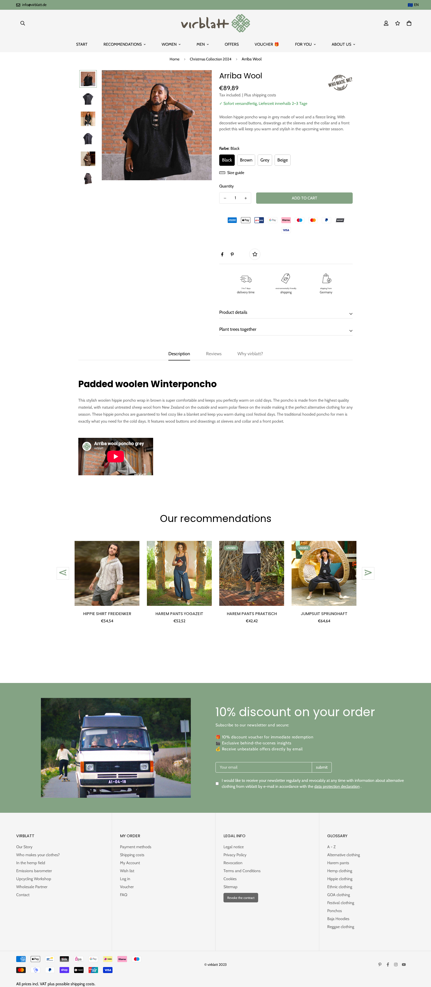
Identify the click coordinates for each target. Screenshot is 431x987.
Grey (264, 160)
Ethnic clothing (339, 886)
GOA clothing (338, 894)
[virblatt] (215, 23)
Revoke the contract (240, 898)
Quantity (226, 186)
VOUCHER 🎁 (267, 44)
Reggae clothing (340, 926)
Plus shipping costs (260, 95)
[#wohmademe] (340, 82)
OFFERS (232, 44)
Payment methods (135, 846)
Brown (246, 160)
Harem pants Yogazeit (179, 614)
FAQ (123, 894)
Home (175, 59)
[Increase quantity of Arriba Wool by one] (245, 198)
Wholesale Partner (31, 886)
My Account (130, 862)
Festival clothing (340, 902)
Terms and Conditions (242, 870)
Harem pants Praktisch (252, 614)
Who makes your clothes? (38, 854)
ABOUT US (341, 44)
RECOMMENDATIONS (123, 44)
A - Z (331, 846)
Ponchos (334, 910)
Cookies (230, 878)
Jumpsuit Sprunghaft (324, 614)
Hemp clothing (339, 870)
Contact (22, 894)
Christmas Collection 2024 (210, 59)
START (82, 44)
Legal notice (233, 846)
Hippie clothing (339, 878)
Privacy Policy (234, 854)
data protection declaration (337, 786)
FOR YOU (303, 44)
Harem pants (338, 862)
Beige (282, 160)
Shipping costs (132, 854)
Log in (125, 878)
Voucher (127, 886)
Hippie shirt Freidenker (107, 614)
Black (227, 160)
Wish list (127, 870)
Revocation (232, 862)
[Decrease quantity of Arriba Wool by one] (224, 198)
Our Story (24, 846)
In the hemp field (30, 862)
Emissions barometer (34, 870)
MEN (201, 44)
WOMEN (169, 44)
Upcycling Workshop (33, 878)
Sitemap (230, 886)
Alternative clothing (343, 854)
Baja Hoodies (338, 918)
